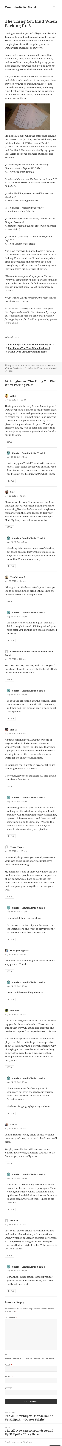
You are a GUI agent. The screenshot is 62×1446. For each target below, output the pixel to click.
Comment (11, 1317)
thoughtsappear (19, 950)
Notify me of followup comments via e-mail (29, 1358)
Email (9, 1376)
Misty (13, 491)
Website (9, 1388)
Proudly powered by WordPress (18, 1442)
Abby (13, 395)
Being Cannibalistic (16, 368)
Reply (9, 442)
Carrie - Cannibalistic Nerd (34, 365)
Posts (52, 365)
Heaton (14, 1220)
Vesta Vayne (17, 847)
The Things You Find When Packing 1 (29, 348)
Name (8, 1365)
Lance (13, 1124)
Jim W (13, 729)
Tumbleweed (17, 577)
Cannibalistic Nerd (20, 7)
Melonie (14, 1010)
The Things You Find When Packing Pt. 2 (31, 344)
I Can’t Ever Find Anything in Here (27, 351)
